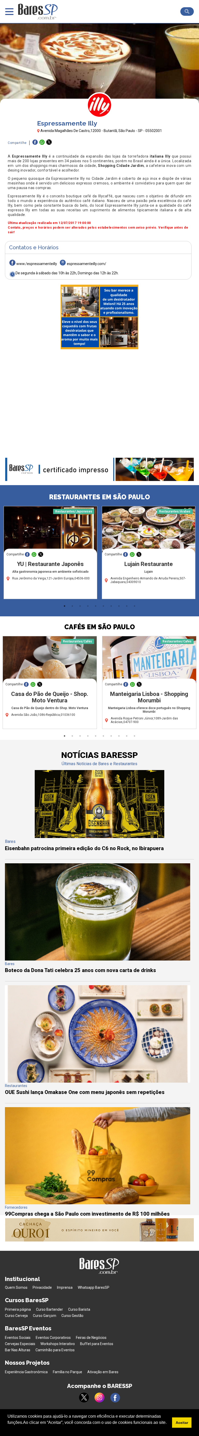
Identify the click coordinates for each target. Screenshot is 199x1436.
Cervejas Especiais (20, 1344)
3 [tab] (80, 606)
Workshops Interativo (57, 1344)
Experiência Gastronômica (26, 1372)
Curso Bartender (49, 1309)
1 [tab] (64, 606)
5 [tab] (95, 606)
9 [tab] (126, 606)
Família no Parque (67, 1372)
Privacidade (42, 1287)
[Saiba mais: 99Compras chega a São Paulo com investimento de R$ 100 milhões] (97, 1202)
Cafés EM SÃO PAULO (99, 627)
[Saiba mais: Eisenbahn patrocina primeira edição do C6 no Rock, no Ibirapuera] (99, 836)
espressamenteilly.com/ (86, 264)
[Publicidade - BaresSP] (99, 317)
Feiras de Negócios (91, 1338)
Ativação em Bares (102, 1372)
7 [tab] (111, 606)
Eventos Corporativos (53, 1338)
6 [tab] (103, 606)
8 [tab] (119, 606)
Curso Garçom (44, 1316)
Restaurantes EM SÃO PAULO (99, 497)
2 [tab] (72, 606)
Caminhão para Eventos (55, 1350)
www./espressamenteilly (36, 264)
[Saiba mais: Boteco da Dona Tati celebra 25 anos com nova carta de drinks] (97, 959)
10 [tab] (134, 606)
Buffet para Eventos (96, 1344)
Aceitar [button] (182, 1423)
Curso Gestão (72, 1316)
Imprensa (65, 1287)
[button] (8, 1429)
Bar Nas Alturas (17, 1350)
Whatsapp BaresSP (93, 1287)
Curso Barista (79, 1309)
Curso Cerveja (16, 1316)
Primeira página (18, 1309)
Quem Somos (16, 1287)
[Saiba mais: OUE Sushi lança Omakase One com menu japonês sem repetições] (97, 1081)
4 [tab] (87, 606)
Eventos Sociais (18, 1338)
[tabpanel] (50, 554)
